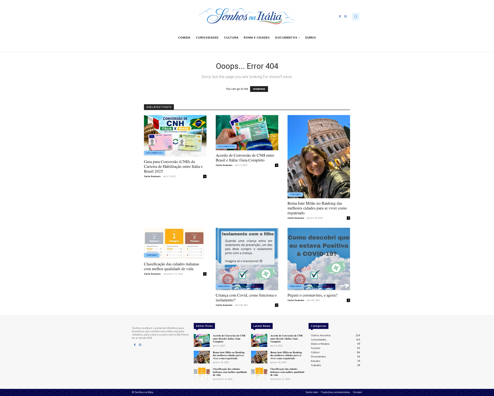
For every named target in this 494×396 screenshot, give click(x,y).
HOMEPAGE (259, 89)
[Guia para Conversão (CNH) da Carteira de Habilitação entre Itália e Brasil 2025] (175, 136)
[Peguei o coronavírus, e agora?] (319, 259)
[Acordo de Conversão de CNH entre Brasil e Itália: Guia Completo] (247, 132)
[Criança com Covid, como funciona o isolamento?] (247, 259)
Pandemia (223, 286)
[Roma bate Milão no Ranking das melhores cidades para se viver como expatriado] (319, 156)
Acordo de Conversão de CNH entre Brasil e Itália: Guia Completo (245, 157)
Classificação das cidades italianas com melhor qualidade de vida (171, 266)
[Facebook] (340, 16)
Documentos (154, 152)
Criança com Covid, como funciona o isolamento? (246, 297)
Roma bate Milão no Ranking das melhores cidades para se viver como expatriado (317, 207)
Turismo (295, 194)
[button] (355, 16)
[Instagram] (345, 16)
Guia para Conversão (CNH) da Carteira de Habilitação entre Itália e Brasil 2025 (173, 166)
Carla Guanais (152, 176)
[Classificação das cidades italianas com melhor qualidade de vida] (175, 243)
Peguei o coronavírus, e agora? (312, 295)
